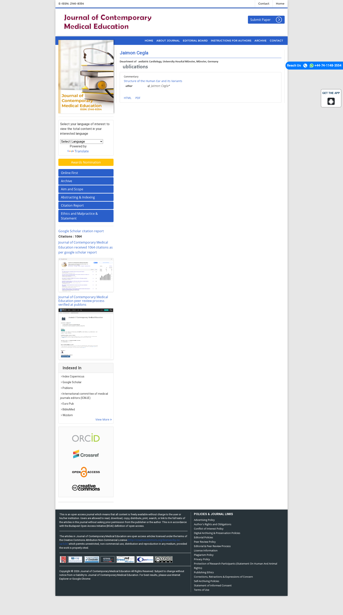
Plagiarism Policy (204, 555)
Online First (69, 173)
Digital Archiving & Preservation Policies (217, 533)
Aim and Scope (72, 189)
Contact (263, 3)
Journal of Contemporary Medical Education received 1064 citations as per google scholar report (85, 247)
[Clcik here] (86, 437)
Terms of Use (201, 590)
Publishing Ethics (204, 572)
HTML (127, 98)
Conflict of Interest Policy (209, 528)
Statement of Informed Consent (213, 585)
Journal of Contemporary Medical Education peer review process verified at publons (83, 301)
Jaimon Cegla (159, 86)
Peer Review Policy (205, 541)
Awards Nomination (86, 162)
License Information (206, 550)
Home (280, 3)
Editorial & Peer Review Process (212, 546)
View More (102, 419)
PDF (137, 98)
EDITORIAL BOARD (195, 40)
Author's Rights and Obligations (212, 524)
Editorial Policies (203, 537)
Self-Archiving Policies (206, 581)
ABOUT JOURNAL (168, 40)
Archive (66, 181)
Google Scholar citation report (81, 231)
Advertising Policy (204, 520)
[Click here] (86, 275)
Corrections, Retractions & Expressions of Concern (223, 576)
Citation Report (72, 205)
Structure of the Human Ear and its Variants (153, 81)
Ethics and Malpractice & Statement (79, 215)
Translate (82, 151)
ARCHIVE (260, 40)
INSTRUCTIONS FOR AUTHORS (231, 40)
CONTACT (276, 40)
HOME (149, 40)
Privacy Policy (202, 559)
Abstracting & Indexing (78, 197)
